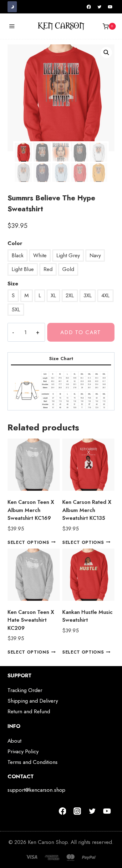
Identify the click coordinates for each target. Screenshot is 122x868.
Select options (28, 542)
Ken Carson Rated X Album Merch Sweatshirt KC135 (86, 510)
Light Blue (23, 269)
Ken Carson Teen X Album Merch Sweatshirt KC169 (31, 510)
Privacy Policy (23, 751)
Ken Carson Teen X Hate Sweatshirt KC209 (31, 620)
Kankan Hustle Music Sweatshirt (87, 616)
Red (48, 269)
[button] (106, 52)
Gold (68, 269)
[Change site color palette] (12, 6)
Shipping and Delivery (33, 701)
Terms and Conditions (33, 762)
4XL (105, 295)
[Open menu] (12, 26)
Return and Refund (29, 711)
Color (15, 243)
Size (13, 283)
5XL (16, 309)
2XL (70, 295)
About (14, 741)
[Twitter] (99, 7)
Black (17, 255)
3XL (88, 295)
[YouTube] (110, 7)
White (40, 255)
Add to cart (80, 332)
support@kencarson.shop (36, 790)
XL (53, 295)
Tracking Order (25, 690)
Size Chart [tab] (61, 358)
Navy (95, 255)
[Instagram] (77, 811)
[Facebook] (88, 7)
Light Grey (68, 255)
